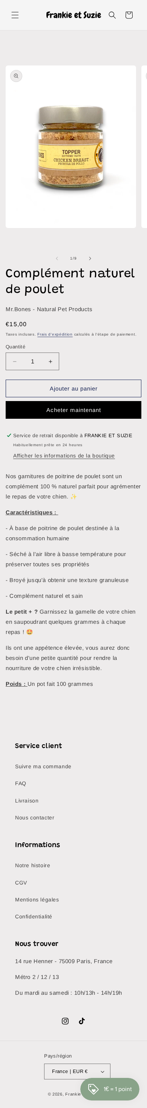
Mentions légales (37, 900)
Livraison (26, 801)
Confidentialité (33, 916)
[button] (15, 15)
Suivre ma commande (43, 766)
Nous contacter (34, 818)
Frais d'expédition (55, 334)
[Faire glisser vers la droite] (90, 258)
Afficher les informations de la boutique (64, 456)
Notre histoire (32, 865)
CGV (21, 883)
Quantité (15, 347)
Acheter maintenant (73, 410)
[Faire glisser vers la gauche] (57, 258)
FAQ (20, 783)
